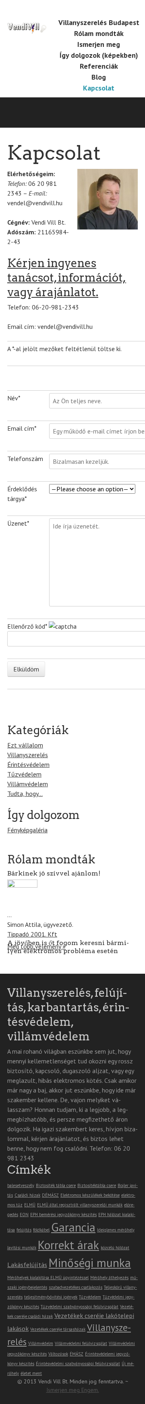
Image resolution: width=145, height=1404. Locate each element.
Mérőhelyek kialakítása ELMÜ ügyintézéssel (48, 1277)
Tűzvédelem (24, 774)
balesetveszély (20, 1185)
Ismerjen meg (98, 44)
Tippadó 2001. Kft (32, 934)
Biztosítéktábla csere (96, 1185)
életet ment (31, 1373)
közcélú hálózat (115, 1247)
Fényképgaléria (27, 830)
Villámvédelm (40, 1343)
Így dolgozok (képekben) (99, 55)
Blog (98, 77)
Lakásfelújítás (27, 1264)
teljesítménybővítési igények (50, 1297)
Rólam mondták (99, 33)
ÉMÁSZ (76, 1354)
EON (24, 1214)
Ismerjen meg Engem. (72, 1389)
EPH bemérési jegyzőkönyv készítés (63, 1214)
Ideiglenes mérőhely (116, 1230)
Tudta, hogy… (25, 793)
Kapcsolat (98, 88)
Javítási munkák (21, 1247)
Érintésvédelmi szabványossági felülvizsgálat (78, 1363)
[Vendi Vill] (27, 21)
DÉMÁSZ (50, 1195)
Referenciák (99, 66)
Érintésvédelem (28, 764)
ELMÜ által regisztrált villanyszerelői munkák (79, 1205)
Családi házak (27, 1195)
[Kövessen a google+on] (90, 9)
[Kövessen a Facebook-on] (79, 9)
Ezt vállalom (25, 745)
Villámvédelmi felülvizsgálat (81, 1343)
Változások (58, 1354)
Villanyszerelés (27, 755)
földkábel (41, 1230)
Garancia (73, 1227)
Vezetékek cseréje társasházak (57, 1329)
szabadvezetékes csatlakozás (75, 1287)
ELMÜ (29, 1205)
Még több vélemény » (36, 946)
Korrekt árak (68, 1244)
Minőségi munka (90, 1262)
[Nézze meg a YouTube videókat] (101, 9)
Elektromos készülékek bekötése (90, 1195)
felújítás (24, 1230)
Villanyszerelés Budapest (98, 22)
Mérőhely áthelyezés (109, 1277)
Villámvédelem (27, 784)
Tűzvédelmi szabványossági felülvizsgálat (79, 1306)
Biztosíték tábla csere (56, 1185)
